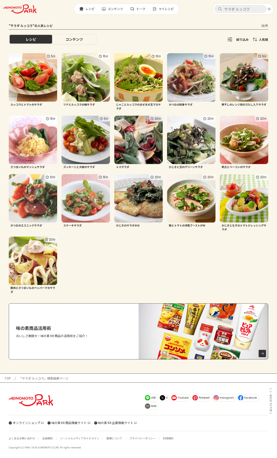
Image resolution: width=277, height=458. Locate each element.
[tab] (74, 39)
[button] (240, 9)
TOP (7, 378)
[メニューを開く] (269, 9)
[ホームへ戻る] (20, 9)
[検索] (219, 9)
